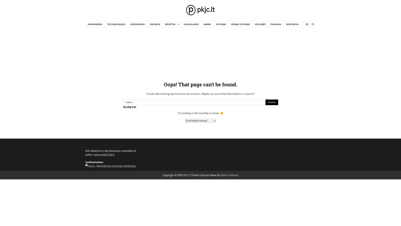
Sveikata (155, 24)
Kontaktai (292, 24)
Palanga (276, 24)
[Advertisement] (200, 51)
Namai (207, 24)
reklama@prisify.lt (104, 154)
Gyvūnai (221, 24)
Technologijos (116, 24)
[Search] (313, 24)
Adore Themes (229, 175)
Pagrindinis (95, 24)
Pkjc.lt (187, 175)
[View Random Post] (307, 24)
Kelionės (260, 24)
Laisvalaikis (191, 24)
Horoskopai (137, 24)
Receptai (170, 24)
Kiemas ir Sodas (240, 24)
